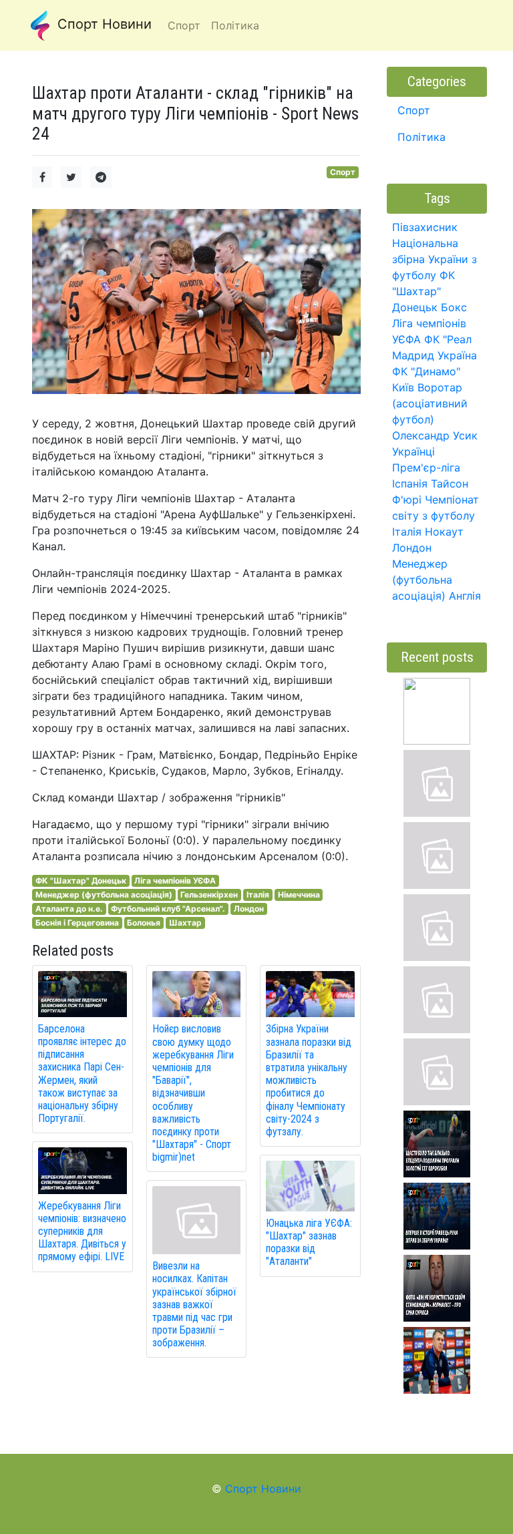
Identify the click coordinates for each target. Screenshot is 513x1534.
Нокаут (444, 531)
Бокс (454, 307)
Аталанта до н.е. (69, 909)
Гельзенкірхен (209, 895)
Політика (421, 137)
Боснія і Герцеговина (77, 923)
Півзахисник (425, 227)
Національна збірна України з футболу (434, 259)
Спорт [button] (184, 25)
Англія (465, 595)
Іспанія (410, 483)
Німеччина (299, 895)
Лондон (249, 909)
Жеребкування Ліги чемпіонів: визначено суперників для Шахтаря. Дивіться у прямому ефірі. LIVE (82, 1231)
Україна (457, 355)
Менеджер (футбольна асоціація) (103, 895)
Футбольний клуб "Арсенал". (168, 909)
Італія (257, 895)
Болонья (143, 923)
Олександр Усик (435, 435)
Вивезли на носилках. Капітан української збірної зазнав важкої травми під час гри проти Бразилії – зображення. (194, 1304)
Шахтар (185, 923)
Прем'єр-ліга (426, 467)
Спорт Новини (102, 24)
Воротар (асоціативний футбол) (430, 403)
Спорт (342, 172)
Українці (413, 451)
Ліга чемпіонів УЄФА (175, 881)
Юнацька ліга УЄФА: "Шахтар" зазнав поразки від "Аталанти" (309, 1242)
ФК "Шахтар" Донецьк (80, 881)
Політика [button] (235, 25)
